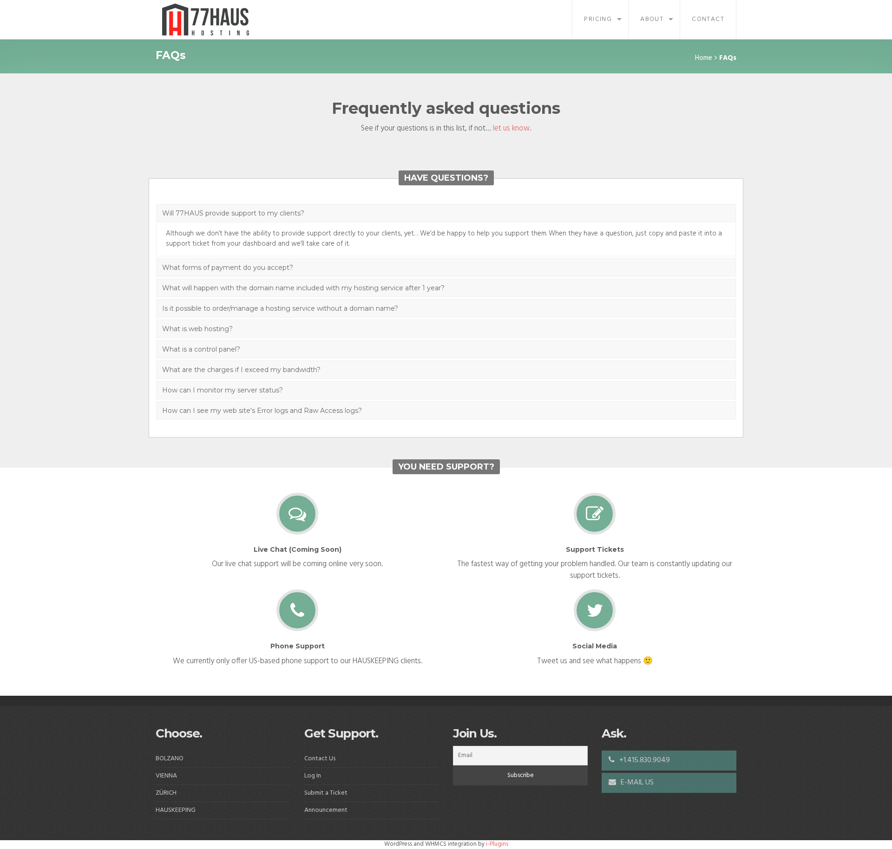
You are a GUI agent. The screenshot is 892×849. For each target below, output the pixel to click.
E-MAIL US (636, 783)
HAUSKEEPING (176, 810)
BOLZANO (170, 758)
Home (703, 58)
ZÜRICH (166, 793)
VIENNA (166, 776)
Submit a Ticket (326, 793)
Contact (708, 19)
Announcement (326, 810)
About (651, 19)
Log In (312, 776)
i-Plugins (497, 844)
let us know (511, 128)
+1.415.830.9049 (643, 760)
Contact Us (319, 758)
